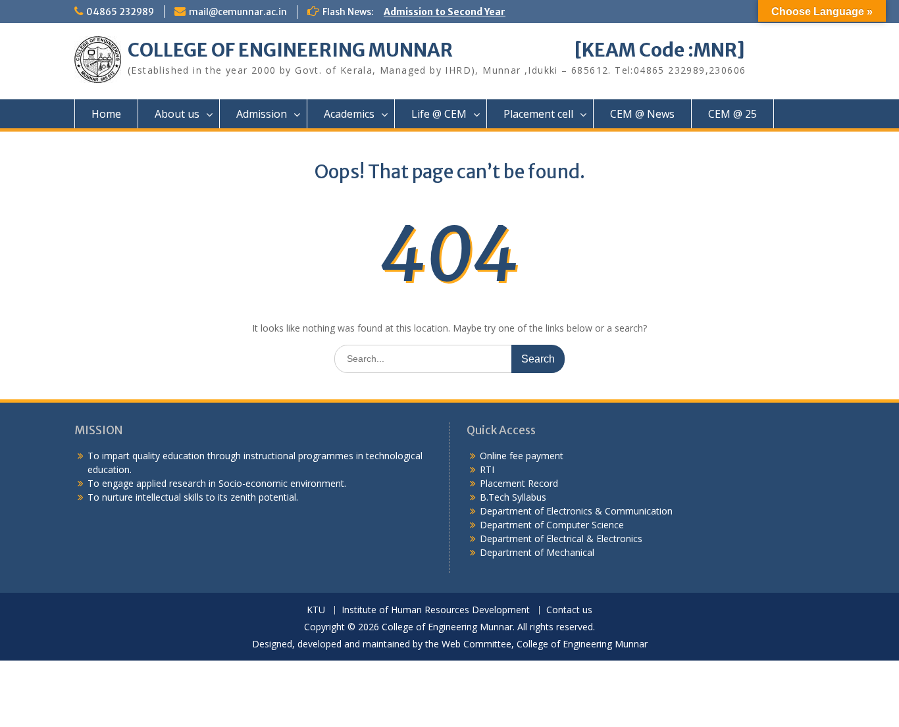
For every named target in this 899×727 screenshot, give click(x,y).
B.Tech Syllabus (513, 497)
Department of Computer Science (552, 524)
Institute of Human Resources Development (436, 610)
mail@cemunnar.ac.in (238, 12)
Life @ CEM (439, 114)
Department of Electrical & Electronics (561, 538)
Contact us (569, 610)
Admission (261, 114)
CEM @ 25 (732, 114)
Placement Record (519, 483)
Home (106, 114)
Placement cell (538, 114)
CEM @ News (642, 114)
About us (177, 114)
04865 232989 (120, 12)
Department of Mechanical (537, 552)
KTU (316, 610)
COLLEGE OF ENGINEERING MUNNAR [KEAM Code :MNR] (436, 50)
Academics (349, 114)
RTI (487, 469)
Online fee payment (521, 455)
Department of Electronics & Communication (577, 511)
